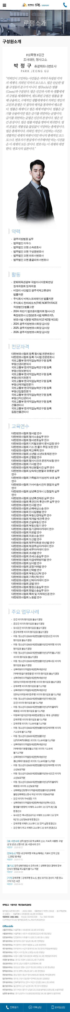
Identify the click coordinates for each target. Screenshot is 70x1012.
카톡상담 (37, 1007)
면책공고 (5, 904)
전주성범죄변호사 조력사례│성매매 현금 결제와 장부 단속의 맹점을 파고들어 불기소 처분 (34, 867)
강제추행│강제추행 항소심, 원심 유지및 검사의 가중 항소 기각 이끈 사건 (35, 879)
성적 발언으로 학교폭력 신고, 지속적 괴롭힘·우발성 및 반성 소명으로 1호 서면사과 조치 (35, 842)
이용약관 (13, 904)
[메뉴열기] (4, 5)
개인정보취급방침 (24, 904)
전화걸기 (14, 1007)
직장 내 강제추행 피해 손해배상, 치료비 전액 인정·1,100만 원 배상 (33, 855)
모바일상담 (60, 1007)
